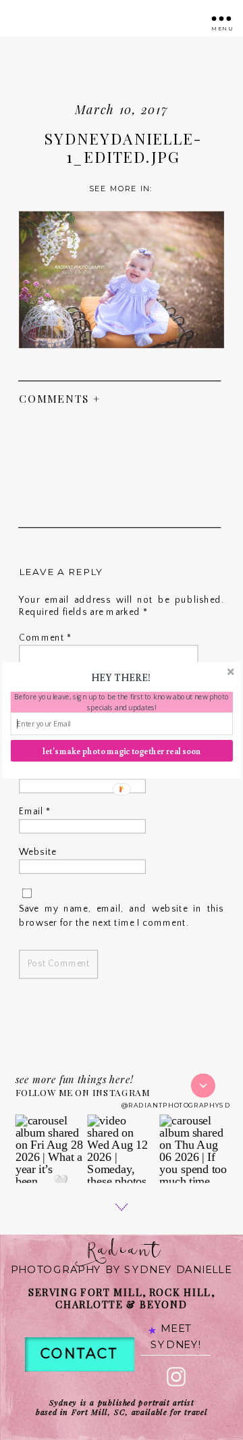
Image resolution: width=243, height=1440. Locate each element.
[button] (121, 677)
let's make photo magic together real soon (121, 750)
